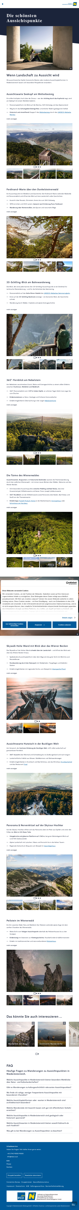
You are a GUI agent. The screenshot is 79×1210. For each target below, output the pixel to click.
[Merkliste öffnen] (8, 4)
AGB (27, 1186)
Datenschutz (20, 1186)
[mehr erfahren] (21, 1034)
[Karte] (6, 4)
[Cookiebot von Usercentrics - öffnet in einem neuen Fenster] (68, 583)
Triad (25, 764)
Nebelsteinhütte (50, 401)
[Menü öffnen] (2, 4)
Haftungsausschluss (37, 1186)
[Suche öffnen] (10, 4)
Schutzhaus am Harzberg (18, 503)
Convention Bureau (13, 1182)
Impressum (11, 1186)
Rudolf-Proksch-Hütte (27, 501)
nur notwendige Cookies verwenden (14, 624)
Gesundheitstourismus (41, 1182)
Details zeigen (67, 618)
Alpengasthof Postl (59, 669)
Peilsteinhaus (51, 941)
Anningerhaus (56, 501)
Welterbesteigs (45, 112)
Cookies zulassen (64, 625)
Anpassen (38, 625)
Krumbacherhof (66, 762)
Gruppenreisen (26, 1182)
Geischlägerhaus (50, 846)
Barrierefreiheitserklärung (55, 1186)
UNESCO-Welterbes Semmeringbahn (57, 293)
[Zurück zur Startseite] (69, 4)
